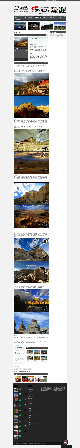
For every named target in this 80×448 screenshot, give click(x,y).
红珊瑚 (30, 415)
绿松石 (30, 417)
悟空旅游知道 (31, 389)
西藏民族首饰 (21, 0)
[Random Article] (64, 17)
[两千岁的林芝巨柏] (25, 399)
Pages (33, 386)
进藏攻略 (23, 17)
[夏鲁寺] (16, 405)
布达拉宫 (15, 126)
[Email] (15, 352)
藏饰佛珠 (30, 422)
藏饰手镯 (30, 424)
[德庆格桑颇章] (16, 427)
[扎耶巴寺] (25, 410)
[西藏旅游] (41, 4)
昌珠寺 (20, 435)
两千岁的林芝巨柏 (43, 354)
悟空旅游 (19, 443)
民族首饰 (51, 17)
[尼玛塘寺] (25, 389)
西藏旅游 (40, 71)
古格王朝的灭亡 (16, 335)
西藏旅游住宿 (30, 398)
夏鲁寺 (28, 360)
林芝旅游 (30, 410)
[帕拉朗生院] (16, 421)
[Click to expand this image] (21, 42)
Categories (29, 386)
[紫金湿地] (25, 394)
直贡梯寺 (20, 430)
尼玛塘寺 (28, 354)
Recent (16, 386)
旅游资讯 (26, 0)
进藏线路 (29, 17)
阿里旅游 (30, 412)
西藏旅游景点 (37, 17)
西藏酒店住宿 (31, 401)
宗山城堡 (34, 122)
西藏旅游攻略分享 (18, 19)
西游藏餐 (30, 391)
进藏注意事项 (31, 396)
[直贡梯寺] (25, 431)
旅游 (16, 345)
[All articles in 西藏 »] (47, 374)
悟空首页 (17, 17)
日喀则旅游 (30, 408)
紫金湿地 (35, 354)
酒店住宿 (44, 17)
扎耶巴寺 (35, 360)
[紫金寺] (25, 415)
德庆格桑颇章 (21, 425)
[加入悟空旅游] (66, 442)
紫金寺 (42, 360)
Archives (36, 386)
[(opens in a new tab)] (20, 26)
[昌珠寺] (25, 436)
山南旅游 (30, 405)
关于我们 (58, 17)
